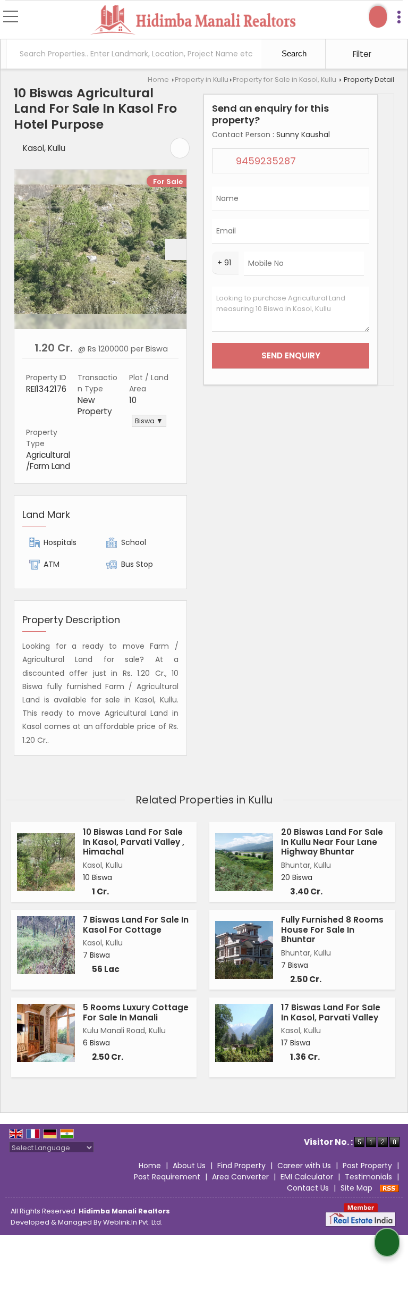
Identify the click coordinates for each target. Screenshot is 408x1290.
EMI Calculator (306, 1176)
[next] (175, 249)
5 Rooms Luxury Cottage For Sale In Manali (136, 1012)
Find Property (241, 1165)
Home (158, 79)
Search (293, 53)
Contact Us (308, 1188)
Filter (361, 54)
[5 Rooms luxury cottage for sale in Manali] (46, 1033)
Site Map (356, 1188)
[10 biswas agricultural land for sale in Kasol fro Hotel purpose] (100, 249)
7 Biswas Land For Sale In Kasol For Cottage (136, 924)
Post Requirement (167, 1176)
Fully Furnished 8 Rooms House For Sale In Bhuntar (332, 929)
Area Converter (240, 1176)
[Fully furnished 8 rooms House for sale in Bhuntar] (244, 950)
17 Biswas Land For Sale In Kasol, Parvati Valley (330, 1012)
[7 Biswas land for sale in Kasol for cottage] (46, 945)
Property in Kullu (201, 79)
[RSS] (389, 1188)
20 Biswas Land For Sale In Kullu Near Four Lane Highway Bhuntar (332, 841)
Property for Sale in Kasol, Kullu (284, 79)
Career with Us (304, 1165)
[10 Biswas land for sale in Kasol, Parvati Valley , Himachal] (46, 862)
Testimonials (368, 1176)
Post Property (367, 1165)
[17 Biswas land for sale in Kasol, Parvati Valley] (244, 1033)
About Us (189, 1165)
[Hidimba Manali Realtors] (193, 20)
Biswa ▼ (149, 420)
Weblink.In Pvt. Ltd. (133, 1222)
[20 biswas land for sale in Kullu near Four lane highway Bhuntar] (244, 862)
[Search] (378, 17)
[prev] (25, 249)
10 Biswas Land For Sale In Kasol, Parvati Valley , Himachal (133, 841)
